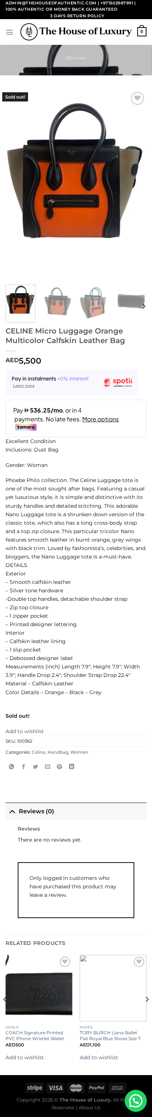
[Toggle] (12, 811)
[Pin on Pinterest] (59, 767)
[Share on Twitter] (35, 767)
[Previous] (5, 1014)
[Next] (143, 306)
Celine (38, 752)
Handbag (58, 752)
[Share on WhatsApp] (11, 767)
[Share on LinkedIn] (71, 767)
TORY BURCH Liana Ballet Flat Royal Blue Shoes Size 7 (110, 1035)
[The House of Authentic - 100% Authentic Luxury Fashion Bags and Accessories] (76, 31)
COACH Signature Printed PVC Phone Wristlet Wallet (35, 1035)
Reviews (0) (36, 811)
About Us (89, 1107)
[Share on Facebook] (23, 767)
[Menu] (10, 32)
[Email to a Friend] (47, 767)
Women (76, 58)
